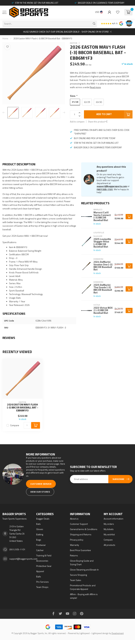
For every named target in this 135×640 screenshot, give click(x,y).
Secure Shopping (78, 575)
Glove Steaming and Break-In (84, 569)
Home (5, 38)
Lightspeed (84, 633)
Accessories (42, 560)
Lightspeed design (100, 633)
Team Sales (75, 580)
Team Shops (42, 587)
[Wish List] (117, 12)
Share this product (96, 121)
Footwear (41, 545)
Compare (14, 425)
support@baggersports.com (112, 186)
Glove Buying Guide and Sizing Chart (82, 562)
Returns (74, 555)
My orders (109, 524)
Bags (38, 539)
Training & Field (43, 555)
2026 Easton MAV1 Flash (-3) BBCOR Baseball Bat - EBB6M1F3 (42, 38)
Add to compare (77, 121)
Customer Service (41, 484)
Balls (38, 576)
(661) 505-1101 (105, 189)
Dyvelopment (118, 633)
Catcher (40, 550)
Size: (73, 96)
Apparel (40, 571)
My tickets (109, 529)
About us (74, 518)
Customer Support (79, 524)
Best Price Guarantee (80, 550)
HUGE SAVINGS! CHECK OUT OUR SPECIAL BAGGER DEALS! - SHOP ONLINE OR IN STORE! (66, 31)
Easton (73, 43)
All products (109, 545)
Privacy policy (76, 539)
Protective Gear (44, 566)
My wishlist (109, 534)
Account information (113, 518)
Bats (38, 524)
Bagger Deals (42, 518)
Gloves (39, 529)
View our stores (40, 491)
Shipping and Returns (80, 534)
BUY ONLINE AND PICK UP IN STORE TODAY (94, 138)
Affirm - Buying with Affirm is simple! (84, 596)
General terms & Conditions (83, 529)
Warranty (74, 545)
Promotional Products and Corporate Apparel (82, 587)
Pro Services (42, 581)
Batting (39, 534)
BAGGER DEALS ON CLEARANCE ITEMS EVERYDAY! (101, 2)
